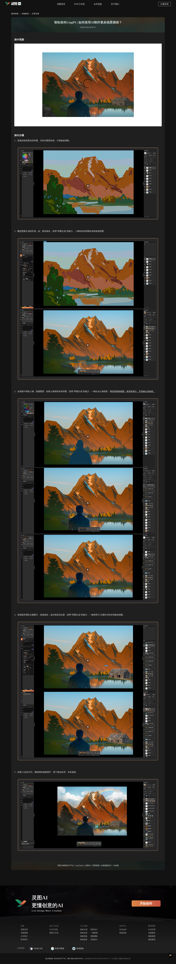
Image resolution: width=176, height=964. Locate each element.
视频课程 (151, 936)
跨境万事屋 (59, 948)
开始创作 (146, 903)
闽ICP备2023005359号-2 (75, 959)
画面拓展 (83, 933)
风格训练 (123, 933)
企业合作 (123, 929)
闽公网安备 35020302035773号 (55, 959)
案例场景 (14, 14)
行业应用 (151, 929)
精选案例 (151, 939)
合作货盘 (98, 4)
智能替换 (83, 936)
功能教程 (25, 14)
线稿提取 (83, 939)
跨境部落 (80, 948)
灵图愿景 (24, 933)
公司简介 (24, 936)
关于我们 (115, 4)
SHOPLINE (38, 948)
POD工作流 (79, 4)
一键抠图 (94, 933)
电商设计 (94, 929)
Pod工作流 (53, 929)
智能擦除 (94, 936)
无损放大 (94, 939)
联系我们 (24, 939)
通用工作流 (53, 933)
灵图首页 (61, 4)
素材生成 (83, 929)
